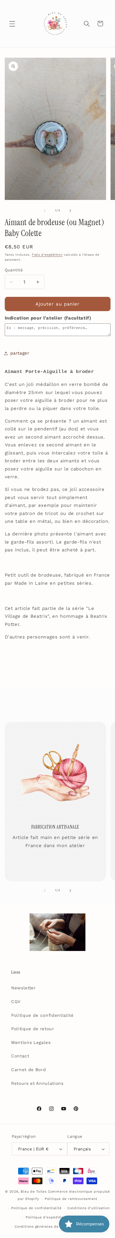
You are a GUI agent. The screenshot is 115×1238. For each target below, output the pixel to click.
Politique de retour (32, 1028)
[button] (12, 23)
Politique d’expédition (46, 1217)
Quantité (14, 270)
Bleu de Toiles (34, 1191)
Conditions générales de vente (42, 1226)
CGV (16, 1001)
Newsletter (23, 987)
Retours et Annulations (37, 1083)
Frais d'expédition (47, 255)
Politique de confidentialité (42, 1015)
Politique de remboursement (71, 1199)
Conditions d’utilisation (88, 1208)
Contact (20, 1056)
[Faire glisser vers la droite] (70, 210)
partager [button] (19, 353)
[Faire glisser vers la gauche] (45, 210)
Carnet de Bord (28, 1069)
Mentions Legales (31, 1042)
